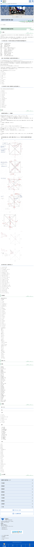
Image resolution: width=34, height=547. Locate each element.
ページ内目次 (3, 24)
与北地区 (3, 497)
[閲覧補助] (30, 1)
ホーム (4, 3)
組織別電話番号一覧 (4, 527)
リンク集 (3, 539)
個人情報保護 (3, 536)
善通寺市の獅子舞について (6, 480)
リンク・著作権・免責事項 (5, 535)
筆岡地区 (3, 500)
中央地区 (3, 483)
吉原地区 (3, 503)
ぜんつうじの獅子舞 (7, 3)
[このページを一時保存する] (32, 1)
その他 (2, 506)
